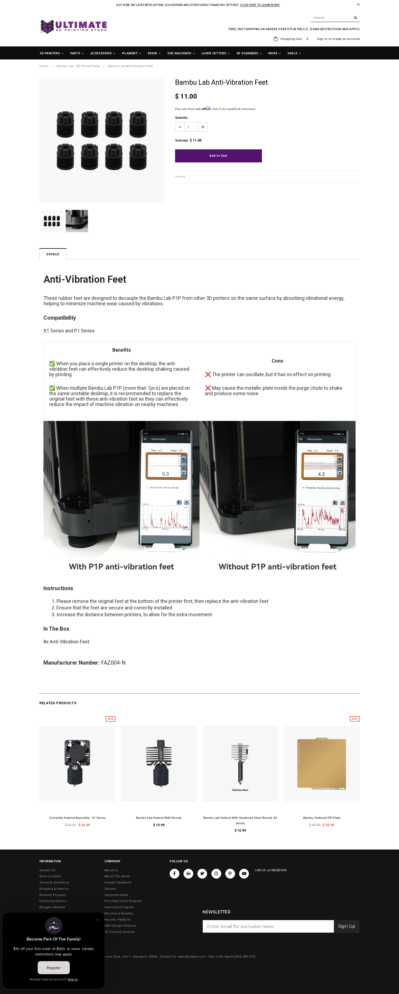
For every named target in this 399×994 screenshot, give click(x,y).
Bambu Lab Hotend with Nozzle (159, 818)
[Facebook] (174, 874)
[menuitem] (51, 53)
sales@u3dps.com (191, 956)
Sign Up (346, 926)
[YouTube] (244, 874)
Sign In (322, 39)
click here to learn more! (260, 5)
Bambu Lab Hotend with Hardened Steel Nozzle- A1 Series (240, 820)
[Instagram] (216, 874)
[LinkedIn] (188, 874)
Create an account (346, 39)
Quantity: (181, 117)
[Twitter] (202, 874)
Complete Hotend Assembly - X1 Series (77, 818)
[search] (335, 18)
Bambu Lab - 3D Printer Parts (78, 66)
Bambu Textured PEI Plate (321, 818)
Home (44, 66)
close (358, 4)
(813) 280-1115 (244, 956)
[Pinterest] (230, 874)
